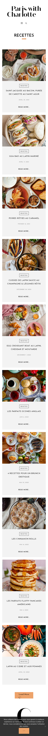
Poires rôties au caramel (24, 218)
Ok (24, 731)
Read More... (24, 107)
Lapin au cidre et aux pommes (24, 666)
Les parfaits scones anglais (24, 411)
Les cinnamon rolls (24, 539)
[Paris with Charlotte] (24, 10)
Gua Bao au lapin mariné (24, 156)
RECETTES (24, 85)
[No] (45, 726)
